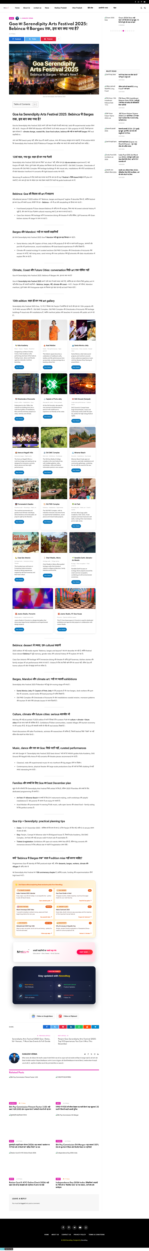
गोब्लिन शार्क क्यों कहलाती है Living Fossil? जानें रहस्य (128, 90)
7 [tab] (123, 33)
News (47, 8)
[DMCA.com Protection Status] (6, 1250)
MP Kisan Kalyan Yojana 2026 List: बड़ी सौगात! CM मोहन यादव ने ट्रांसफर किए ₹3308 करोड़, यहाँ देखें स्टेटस (129, 119)
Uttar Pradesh (77, 8)
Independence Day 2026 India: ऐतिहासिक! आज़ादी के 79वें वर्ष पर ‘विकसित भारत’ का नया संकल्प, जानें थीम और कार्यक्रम (77, 1185)
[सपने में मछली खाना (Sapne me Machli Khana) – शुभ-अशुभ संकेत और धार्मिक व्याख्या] (111, 147)
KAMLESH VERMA (27, 18)
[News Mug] (6, 8)
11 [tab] (132, 33)
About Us (26, 8)
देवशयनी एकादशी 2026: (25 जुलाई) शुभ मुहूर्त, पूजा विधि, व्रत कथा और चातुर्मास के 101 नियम (129, 133)
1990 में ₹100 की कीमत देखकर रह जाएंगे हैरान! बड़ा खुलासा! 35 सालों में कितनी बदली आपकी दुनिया (77, 1108)
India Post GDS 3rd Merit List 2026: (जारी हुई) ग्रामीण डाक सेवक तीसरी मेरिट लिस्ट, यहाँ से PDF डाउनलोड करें (129, 160)
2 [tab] (113, 33)
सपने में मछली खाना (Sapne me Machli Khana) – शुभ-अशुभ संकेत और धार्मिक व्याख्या (128, 146)
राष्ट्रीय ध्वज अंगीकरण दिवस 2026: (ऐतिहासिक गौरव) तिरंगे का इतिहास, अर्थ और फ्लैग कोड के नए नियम (129, 174)
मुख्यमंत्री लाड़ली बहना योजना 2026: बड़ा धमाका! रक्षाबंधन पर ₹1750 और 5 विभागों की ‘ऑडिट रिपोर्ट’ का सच (29, 1146)
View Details (19, 367)
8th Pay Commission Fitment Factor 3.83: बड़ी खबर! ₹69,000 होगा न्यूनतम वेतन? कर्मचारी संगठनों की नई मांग (30, 1108)
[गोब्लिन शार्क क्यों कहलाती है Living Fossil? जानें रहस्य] (111, 91)
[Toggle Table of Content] (33, 104)
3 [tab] (115, 33)
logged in (24, 1203)
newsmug (13, 1103)
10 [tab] (129, 33)
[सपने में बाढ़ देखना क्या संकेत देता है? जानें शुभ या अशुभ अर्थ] (111, 80)
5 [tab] (119, 33)
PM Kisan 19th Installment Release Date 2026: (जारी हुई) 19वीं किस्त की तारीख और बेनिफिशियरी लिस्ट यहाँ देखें (129, 104)
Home (17, 8)
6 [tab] (121, 33)
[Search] (145, 7)
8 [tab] (125, 33)
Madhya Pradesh (61, 8)
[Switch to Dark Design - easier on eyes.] (141, 8)
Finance (59, 1141)
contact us (37, 8)
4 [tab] (117, 33)
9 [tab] (127, 33)
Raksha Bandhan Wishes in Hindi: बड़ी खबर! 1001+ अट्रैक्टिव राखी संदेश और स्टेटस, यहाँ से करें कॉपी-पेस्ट (129, 21)
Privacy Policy (80, 1234)
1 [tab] (111, 33)
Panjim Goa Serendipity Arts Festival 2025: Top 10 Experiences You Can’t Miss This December (77, 1041)
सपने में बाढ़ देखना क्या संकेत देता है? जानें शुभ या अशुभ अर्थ (128, 78)
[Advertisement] (122, 53)
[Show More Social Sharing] (59, 39)
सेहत (114, 8)
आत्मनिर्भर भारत (103, 8)
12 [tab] (134, 33)
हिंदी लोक (90, 8)
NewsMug (84, 1240)
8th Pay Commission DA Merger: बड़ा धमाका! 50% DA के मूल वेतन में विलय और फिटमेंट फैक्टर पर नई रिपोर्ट (77, 1146)
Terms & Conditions (97, 1234)
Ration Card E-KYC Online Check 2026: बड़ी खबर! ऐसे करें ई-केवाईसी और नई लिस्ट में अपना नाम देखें (29, 1184)
